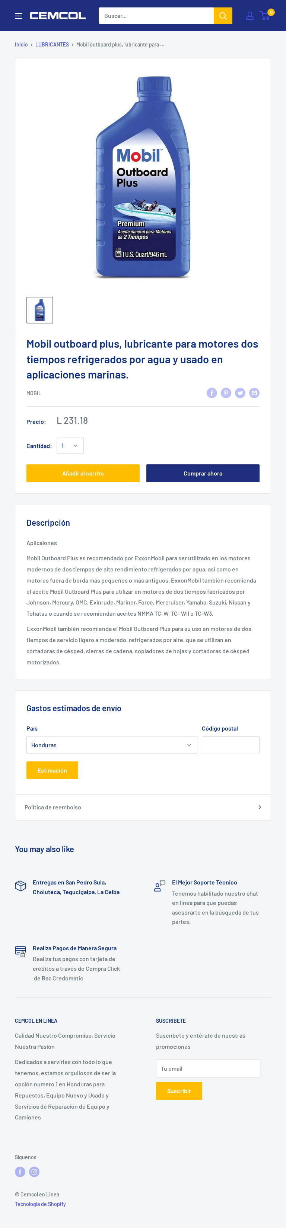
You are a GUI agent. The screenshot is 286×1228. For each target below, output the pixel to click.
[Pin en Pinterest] (226, 392)
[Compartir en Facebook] (212, 392)
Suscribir (179, 1090)
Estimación (52, 770)
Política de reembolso (53, 806)
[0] (265, 15)
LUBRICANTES (52, 44)
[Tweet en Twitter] (240, 392)
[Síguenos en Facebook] (20, 1172)
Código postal (220, 728)
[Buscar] (223, 15)
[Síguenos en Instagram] (34, 1172)
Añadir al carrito (83, 473)
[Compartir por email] (254, 392)
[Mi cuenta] (250, 16)
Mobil (33, 393)
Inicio (21, 44)
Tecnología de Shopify (40, 1204)
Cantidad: (39, 445)
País (32, 728)
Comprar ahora (203, 473)
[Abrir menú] (18, 16)
